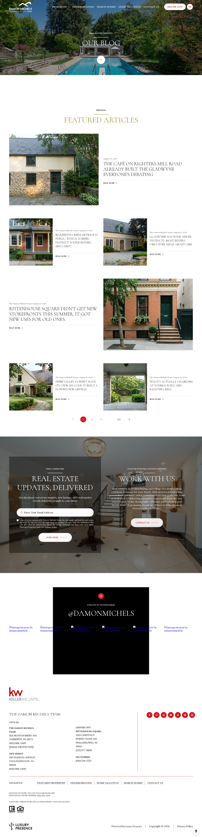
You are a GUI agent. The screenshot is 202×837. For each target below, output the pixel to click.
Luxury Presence (133, 826)
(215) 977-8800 (84, 750)
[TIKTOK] (178, 715)
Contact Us (151, 6)
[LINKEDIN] (164, 715)
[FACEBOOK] (149, 715)
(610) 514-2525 (83, 760)
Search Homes (106, 6)
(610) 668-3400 (175, 6)
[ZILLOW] (192, 715)
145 (119, 419)
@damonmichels (101, 613)
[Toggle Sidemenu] (190, 7)
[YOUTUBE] (171, 715)
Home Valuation (130, 6)
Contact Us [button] (155, 782)
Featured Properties (51, 782)
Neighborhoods (83, 6)
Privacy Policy (51, 527)
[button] (147, 522)
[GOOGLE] (185, 715)
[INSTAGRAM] (157, 715)
